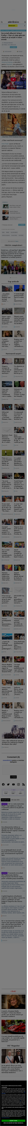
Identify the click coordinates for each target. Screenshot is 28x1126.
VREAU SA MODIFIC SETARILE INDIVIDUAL (13, 1123)
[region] (13, 1103)
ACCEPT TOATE (13, 1120)
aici (20, 1100)
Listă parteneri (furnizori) (5, 1117)
